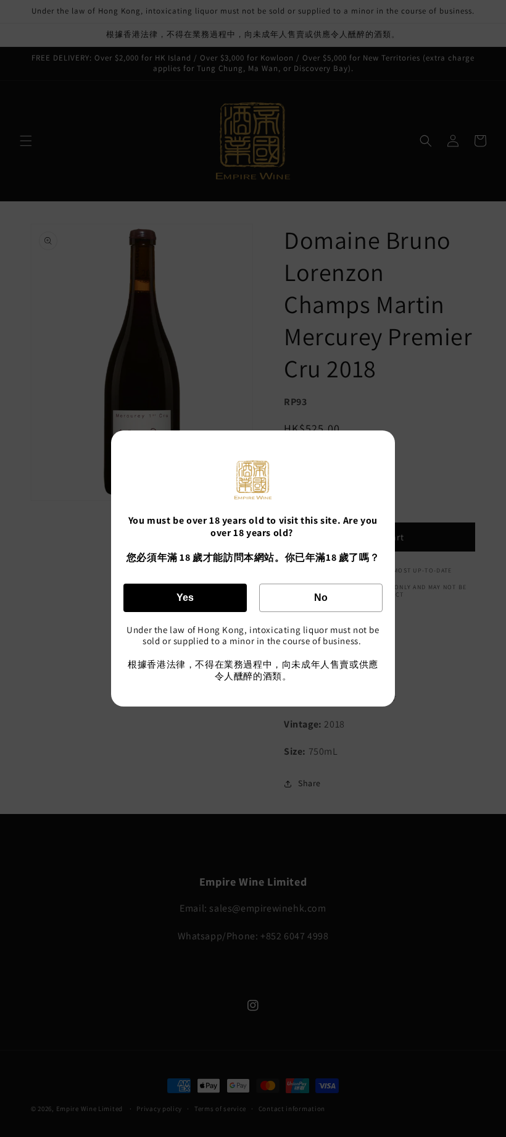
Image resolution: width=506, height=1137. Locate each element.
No (321, 597)
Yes (185, 597)
